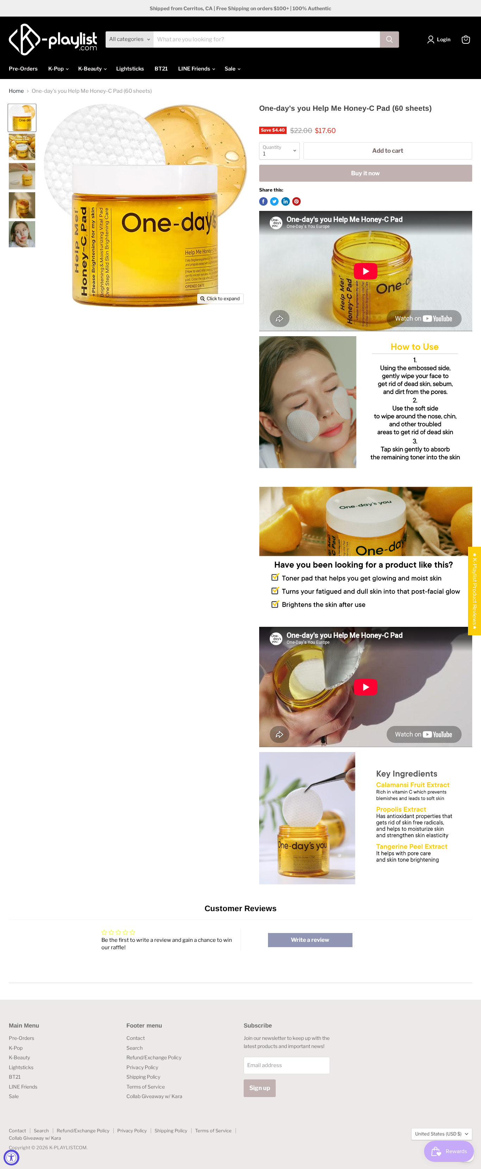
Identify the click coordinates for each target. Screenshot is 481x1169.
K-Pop (56, 69)
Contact (135, 1038)
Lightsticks (130, 69)
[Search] (389, 39)
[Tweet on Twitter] (274, 201)
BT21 (161, 69)
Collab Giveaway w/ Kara (154, 1096)
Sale (231, 69)
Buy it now (365, 173)
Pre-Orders (23, 69)
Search (134, 1048)
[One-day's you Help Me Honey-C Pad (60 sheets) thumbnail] (22, 118)
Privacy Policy (142, 1067)
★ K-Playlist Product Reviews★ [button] (474, 591)
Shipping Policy (143, 1077)
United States (438, 1134)
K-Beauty (90, 69)
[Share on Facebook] (263, 201)
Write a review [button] (310, 940)
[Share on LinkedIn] (285, 201)
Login (443, 39)
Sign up (259, 1087)
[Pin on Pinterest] (296, 201)
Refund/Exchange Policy (153, 1057)
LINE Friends (194, 69)
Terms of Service (145, 1087)
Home (16, 91)
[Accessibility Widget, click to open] (11, 1157)
